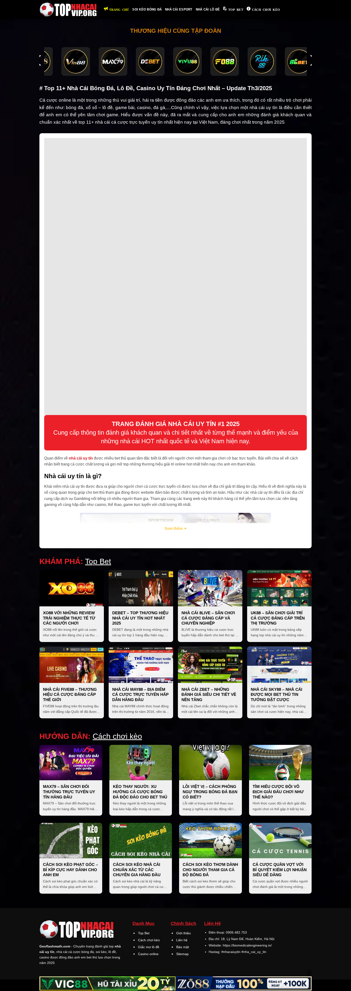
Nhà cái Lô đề (208, 9)
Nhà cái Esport (178, 9)
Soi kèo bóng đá (147, 9)
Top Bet (235, 9)
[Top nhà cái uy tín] (68, 9)
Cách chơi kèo (266, 9)
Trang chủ (119, 9)
